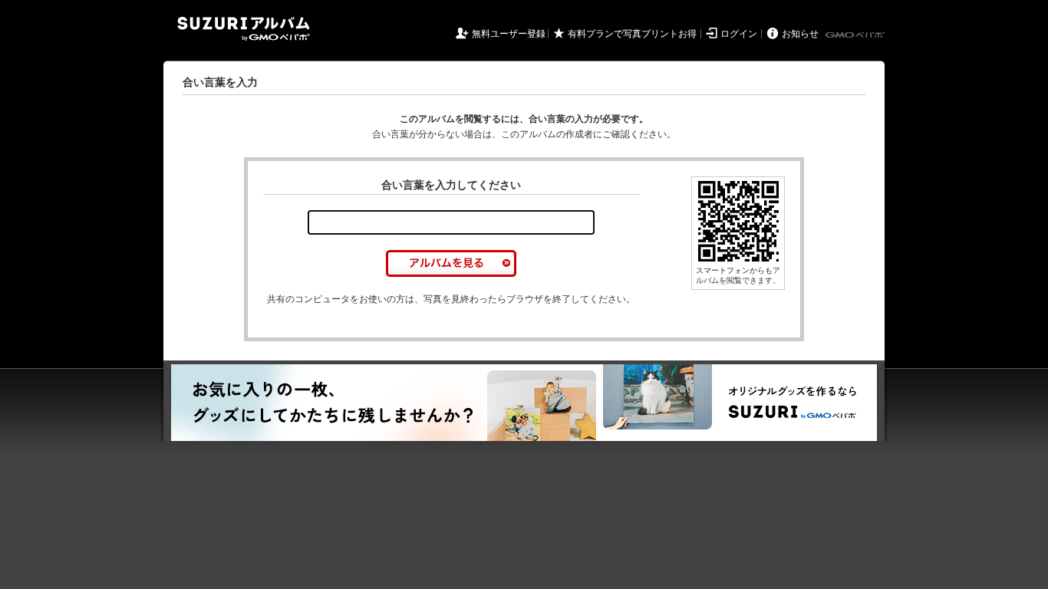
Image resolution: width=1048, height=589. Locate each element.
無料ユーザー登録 (508, 33)
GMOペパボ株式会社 (856, 35)
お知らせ (800, 33)
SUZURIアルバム (243, 28)
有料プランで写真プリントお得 (632, 33)
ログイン (738, 33)
